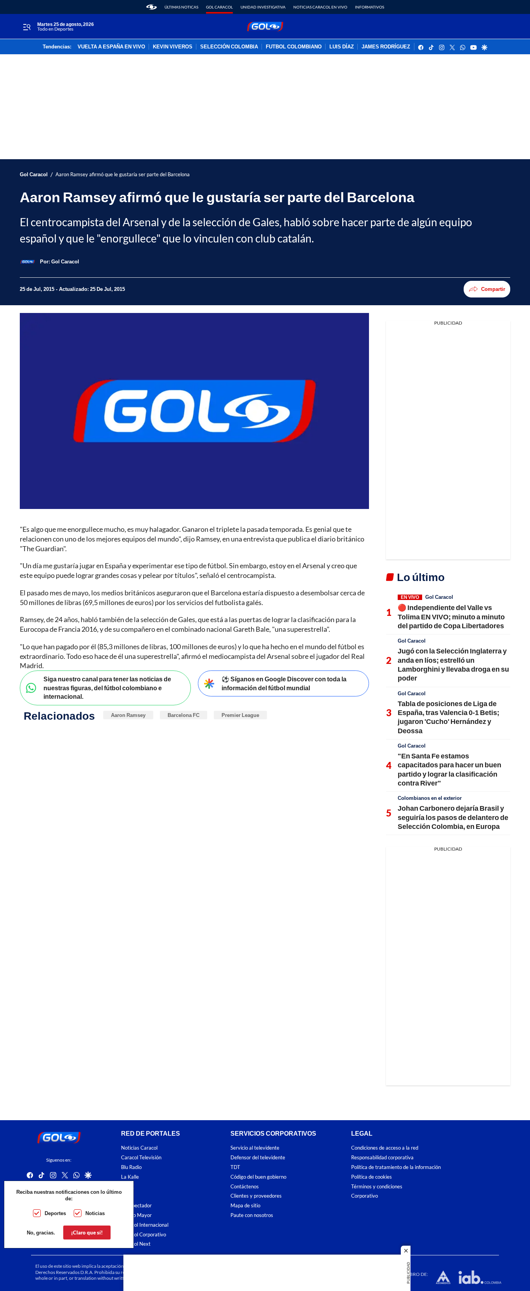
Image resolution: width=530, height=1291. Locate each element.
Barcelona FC (183, 715)
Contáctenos (244, 1186)
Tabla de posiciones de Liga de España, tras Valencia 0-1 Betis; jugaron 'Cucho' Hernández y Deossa (448, 717)
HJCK (127, 1186)
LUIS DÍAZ (341, 47)
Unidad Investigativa (263, 7)
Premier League (240, 715)
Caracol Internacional (144, 1224)
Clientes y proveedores (256, 1196)
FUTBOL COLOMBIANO (294, 47)
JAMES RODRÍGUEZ (386, 47)
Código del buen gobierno (258, 1176)
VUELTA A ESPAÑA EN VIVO (111, 47)
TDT (235, 1167)
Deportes (55, 1213)
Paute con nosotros (251, 1215)
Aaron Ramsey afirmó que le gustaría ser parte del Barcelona (122, 174)
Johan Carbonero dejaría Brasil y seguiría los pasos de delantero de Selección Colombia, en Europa (453, 817)
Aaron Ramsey (128, 715)
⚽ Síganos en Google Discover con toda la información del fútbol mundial (284, 683)
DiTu (126, 1196)
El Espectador (136, 1205)
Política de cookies (371, 1176)
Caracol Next (136, 1244)
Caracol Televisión (141, 1157)
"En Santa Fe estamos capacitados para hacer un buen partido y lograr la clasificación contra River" (449, 769)
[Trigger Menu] (26, 27)
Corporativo (364, 1196)
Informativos (369, 7)
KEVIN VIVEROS (172, 47)
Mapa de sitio (245, 1205)
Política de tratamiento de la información (396, 1167)
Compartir (493, 289)
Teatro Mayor (136, 1215)
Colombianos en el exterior (430, 798)
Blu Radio (131, 1167)
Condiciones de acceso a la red (384, 1148)
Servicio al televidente (254, 1148)
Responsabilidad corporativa (382, 1157)
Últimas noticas (181, 7)
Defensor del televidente (257, 1157)
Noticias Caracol (139, 1148)
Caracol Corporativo (143, 1234)
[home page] (151, 7)
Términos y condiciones (376, 1186)
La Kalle (130, 1176)
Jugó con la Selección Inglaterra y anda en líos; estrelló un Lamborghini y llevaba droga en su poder (453, 664)
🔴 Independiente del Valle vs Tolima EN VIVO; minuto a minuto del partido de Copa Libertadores (451, 616)
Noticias (95, 1213)
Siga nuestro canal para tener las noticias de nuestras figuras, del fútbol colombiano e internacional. (107, 687)
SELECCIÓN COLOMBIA (229, 47)
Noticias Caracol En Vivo (320, 7)
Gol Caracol (219, 7)
